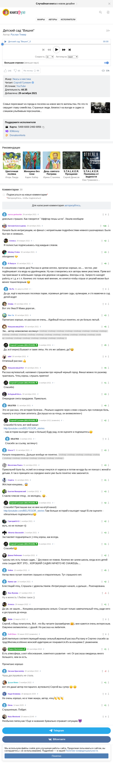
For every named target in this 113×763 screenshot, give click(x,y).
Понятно (56, 756)
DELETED (12, 406)
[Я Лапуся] (4, 263)
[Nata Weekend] (4, 716)
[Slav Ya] (4, 315)
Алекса (12, 241)
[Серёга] (4, 480)
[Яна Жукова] (4, 593)
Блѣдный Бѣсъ (15, 394)
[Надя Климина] (4, 694)
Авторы (53, 19)
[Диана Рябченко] (4, 555)
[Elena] (4, 705)
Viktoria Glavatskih (16, 533)
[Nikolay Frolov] (4, 252)
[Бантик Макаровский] (4, 491)
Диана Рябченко (15, 555)
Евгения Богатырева (17, 226)
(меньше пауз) (21, 62)
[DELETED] (4, 405)
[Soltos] (4, 570)
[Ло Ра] (6, 289)
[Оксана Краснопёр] (4, 671)
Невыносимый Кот (16, 327)
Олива (11, 304)
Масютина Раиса (15, 465)
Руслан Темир (18, 34)
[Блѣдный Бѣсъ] (4, 394)
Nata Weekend (14, 717)
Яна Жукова (13, 593)
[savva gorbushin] (4, 214)
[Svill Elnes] (4, 634)
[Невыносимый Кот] (4, 327)
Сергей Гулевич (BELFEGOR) (23, 345)
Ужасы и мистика (21, 79)
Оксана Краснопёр (16, 671)
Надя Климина (14, 694)
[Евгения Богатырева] (4, 226)
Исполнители (68, 19)
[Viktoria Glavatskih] (4, 532)
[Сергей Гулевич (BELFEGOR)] (6, 345)
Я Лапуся (12, 264)
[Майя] (4, 619)
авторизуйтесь (72, 205)
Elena (10, 705)
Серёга (11, 480)
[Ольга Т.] (4, 450)
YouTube (21, 86)
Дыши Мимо (13, 683)
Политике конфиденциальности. (82, 750)
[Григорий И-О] (4, 521)
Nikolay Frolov (14, 252)
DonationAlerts (17, 135)
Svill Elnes (12, 634)
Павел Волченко (15, 649)
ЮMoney (14, 131)
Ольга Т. (11, 450)
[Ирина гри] (4, 581)
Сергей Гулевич (22, 82)
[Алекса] (6, 241)
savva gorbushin (15, 214)
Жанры (41, 19)
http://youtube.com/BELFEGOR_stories (24, 428)
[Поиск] (100, 12)
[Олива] (4, 304)
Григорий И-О (14, 521)
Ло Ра (12, 289)
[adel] (4, 356)
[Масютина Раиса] (4, 465)
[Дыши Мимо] (4, 682)
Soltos (11, 570)
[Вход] (108, 12)
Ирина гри (12, 582)
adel (10, 357)
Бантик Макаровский (17, 491)
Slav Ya (11, 315)
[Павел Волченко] (4, 649)
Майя (10, 619)
